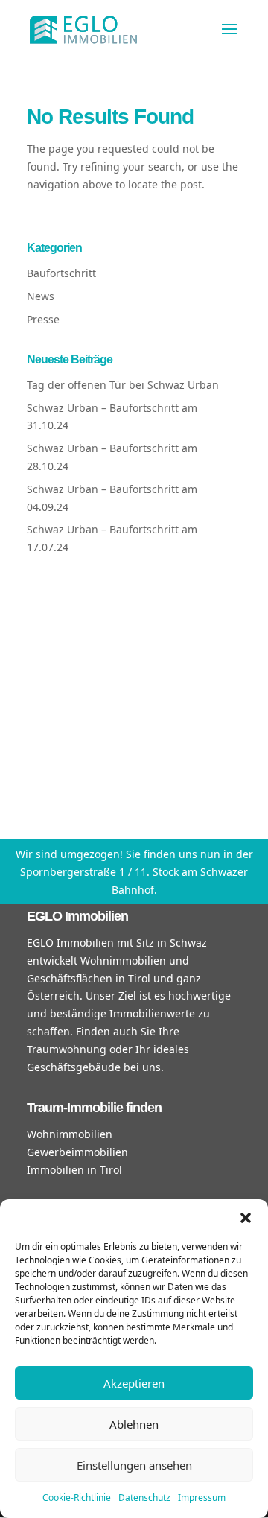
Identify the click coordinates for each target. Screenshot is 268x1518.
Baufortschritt (61, 273)
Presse (43, 319)
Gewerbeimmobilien (77, 1152)
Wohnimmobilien (69, 1134)
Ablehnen (134, 1424)
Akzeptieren (134, 1383)
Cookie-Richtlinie (76, 1497)
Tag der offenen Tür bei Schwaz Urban (123, 385)
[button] (245, 1217)
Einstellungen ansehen (134, 1465)
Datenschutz (144, 1497)
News (40, 296)
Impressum (202, 1497)
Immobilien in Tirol (74, 1170)
